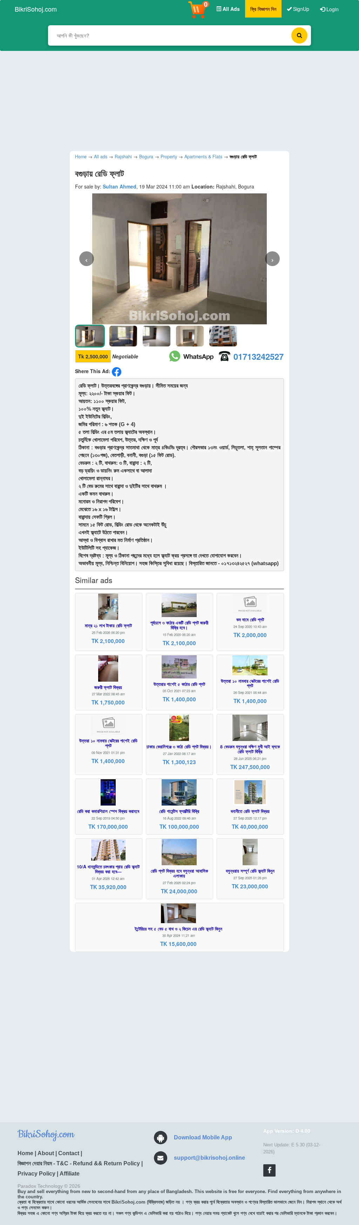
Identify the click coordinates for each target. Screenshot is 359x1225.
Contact (68, 1153)
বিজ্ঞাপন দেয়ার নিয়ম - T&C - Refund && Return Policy (79, 1163)
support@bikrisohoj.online (209, 1158)
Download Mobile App (203, 1137)
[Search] (299, 35)
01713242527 (258, 356)
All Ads (230, 8)
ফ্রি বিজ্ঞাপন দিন (263, 8)
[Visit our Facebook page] (269, 1170)
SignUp (300, 8)
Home (25, 1153)
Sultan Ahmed (119, 186)
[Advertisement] (174, 100)
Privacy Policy (36, 1174)
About (46, 1153)
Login (332, 9)
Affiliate (70, 1174)
